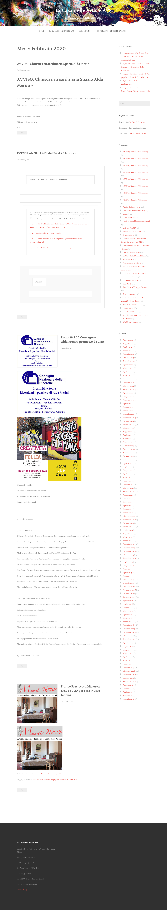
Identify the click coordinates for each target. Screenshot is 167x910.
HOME (41, 31)
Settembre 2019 (129, 558)
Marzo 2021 (127, 509)
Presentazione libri (130, 280)
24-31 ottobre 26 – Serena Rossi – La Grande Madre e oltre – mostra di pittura (135, 56)
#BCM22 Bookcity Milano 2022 (135, 179)
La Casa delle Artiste (137, 122)
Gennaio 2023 (128, 445)
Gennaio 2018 (128, 625)
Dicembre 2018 (129, 586)
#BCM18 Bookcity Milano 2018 (135, 158)
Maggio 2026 (128, 343)
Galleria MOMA (129, 228)
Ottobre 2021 (128, 488)
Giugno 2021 (128, 498)
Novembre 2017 (129, 632)
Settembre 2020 (129, 526)
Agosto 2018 (128, 600)
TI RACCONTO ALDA (133, 304)
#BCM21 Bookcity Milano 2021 (135, 172)
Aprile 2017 (127, 657)
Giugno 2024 (128, 396)
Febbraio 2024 (129, 410)
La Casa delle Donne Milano (134, 256)
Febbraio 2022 (129, 481)
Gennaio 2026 (128, 354)
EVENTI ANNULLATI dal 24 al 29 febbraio (47, 153)
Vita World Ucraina (130, 312)
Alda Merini (84, 31)
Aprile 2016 (127, 692)
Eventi (125, 214)
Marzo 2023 (127, 438)
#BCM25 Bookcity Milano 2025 (135, 200)
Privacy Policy (22, 890)
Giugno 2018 (128, 607)
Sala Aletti (127, 284)
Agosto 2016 (128, 685)
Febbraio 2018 (129, 621)
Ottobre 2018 (128, 593)
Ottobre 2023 (128, 421)
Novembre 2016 (129, 674)
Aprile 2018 (127, 614)
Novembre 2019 (129, 551)
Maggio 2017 (128, 653)
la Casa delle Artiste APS (61, 31)
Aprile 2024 (127, 403)
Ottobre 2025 (128, 357)
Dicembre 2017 (129, 628)
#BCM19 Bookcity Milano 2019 (135, 165)
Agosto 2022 (128, 463)
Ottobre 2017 (128, 636)
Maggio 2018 (128, 611)
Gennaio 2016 (128, 699)
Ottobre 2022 (128, 456)
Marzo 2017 (127, 660)
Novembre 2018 (129, 590)
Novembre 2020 (129, 519)
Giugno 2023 (128, 428)
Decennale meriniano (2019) (134, 210)
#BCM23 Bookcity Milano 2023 (135, 186)
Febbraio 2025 (129, 379)
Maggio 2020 (128, 533)
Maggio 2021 (128, 502)
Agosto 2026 (128, 340)
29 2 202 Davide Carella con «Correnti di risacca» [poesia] (53, 248)
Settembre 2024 (129, 389)
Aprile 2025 (127, 372)
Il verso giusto (128, 235)
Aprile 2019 (127, 572)
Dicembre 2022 (129, 449)
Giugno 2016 (128, 688)
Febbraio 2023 (129, 442)
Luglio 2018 (128, 604)
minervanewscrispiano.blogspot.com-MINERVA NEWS (55, 779)
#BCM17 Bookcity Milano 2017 (135, 151)
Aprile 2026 (127, 347)
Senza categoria (129, 294)
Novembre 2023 (129, 417)
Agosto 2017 (128, 643)
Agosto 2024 (128, 393)
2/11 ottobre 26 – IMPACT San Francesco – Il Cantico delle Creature (135, 67)
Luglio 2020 (128, 530)
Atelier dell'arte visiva (131, 207)
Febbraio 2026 (129, 350)
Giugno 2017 (128, 650)
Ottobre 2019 (128, 555)
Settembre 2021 (129, 491)
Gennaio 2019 (128, 583)
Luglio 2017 (128, 646)
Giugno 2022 (128, 470)
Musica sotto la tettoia (132, 263)
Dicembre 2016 (129, 671)
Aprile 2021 (127, 505)
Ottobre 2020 (128, 523)
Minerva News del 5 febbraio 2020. (55, 774)
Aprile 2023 (127, 435)
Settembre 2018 (129, 597)
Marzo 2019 (127, 576)
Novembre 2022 (129, 453)
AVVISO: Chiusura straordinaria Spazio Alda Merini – (55, 64)
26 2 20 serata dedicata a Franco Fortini (45, 233)
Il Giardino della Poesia (132, 231)
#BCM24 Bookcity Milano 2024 (135, 193)
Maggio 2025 (128, 368)
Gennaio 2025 (128, 382)
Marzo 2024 (127, 407)
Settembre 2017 (129, 639)
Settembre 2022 (129, 460)
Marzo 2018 (127, 618)
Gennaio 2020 (128, 544)
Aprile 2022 (127, 474)
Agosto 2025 (128, 364)
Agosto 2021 (128, 495)
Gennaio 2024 (128, 414)
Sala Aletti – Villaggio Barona (135, 287)
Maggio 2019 (128, 569)
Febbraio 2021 (129, 512)
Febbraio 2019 (129, 579)
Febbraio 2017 (129, 664)
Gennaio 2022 (128, 484)
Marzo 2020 (127, 537)
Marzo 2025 (127, 375)
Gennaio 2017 (128, 667)
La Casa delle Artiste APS (83, 10)
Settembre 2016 (129, 681)
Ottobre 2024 (128, 386)
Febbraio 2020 (129, 540)
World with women (130, 322)
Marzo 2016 (127, 695)
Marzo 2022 (127, 477)
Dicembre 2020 (129, 516)
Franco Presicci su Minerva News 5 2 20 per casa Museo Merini (80, 691)
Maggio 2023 (128, 431)
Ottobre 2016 (128, 678)
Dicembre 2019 (129, 548)
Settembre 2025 (129, 361)
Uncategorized (129, 308)
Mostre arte (127, 259)
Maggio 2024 (128, 400)
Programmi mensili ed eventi (111, 31)
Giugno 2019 (128, 565)
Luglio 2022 (128, 467)
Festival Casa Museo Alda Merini (136, 221)
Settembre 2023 (129, 424)
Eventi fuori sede (129, 217)
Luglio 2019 (128, 562)
